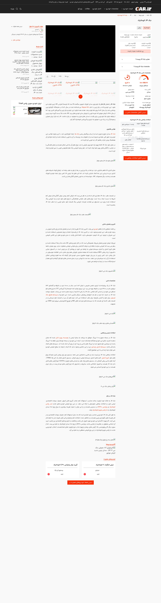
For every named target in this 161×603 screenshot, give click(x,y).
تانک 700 (127, 2)
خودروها (141, 15)
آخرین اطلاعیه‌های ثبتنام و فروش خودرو (82, 2)
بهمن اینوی (134, 2)
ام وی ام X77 (118, 2)
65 (66, 76)
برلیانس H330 (103, 407)
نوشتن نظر (16, 40)
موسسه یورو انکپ (62, 338)
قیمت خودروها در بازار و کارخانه (58, 2)
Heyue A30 (85, 107)
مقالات (87, 8)
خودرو (96, 229)
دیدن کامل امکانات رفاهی (136, 158)
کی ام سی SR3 (100, 2)
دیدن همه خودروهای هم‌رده (81, 482)
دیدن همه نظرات (17, 26)
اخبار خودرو (97, 8)
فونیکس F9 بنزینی (145, 2)
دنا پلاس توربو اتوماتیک (100, 410)
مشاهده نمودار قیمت (134, 51)
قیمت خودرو (128, 8)
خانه (148, 15)
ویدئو (80, 8)
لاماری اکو (109, 2)
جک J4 (113, 134)
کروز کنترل (105, 358)
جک (135, 15)
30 (52, 76)
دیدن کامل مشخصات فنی (136, 112)
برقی (139, 28)
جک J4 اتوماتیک (122, 15)
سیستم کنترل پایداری (98, 347)
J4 (130, 15)
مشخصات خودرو (112, 8)
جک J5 (76, 134)
